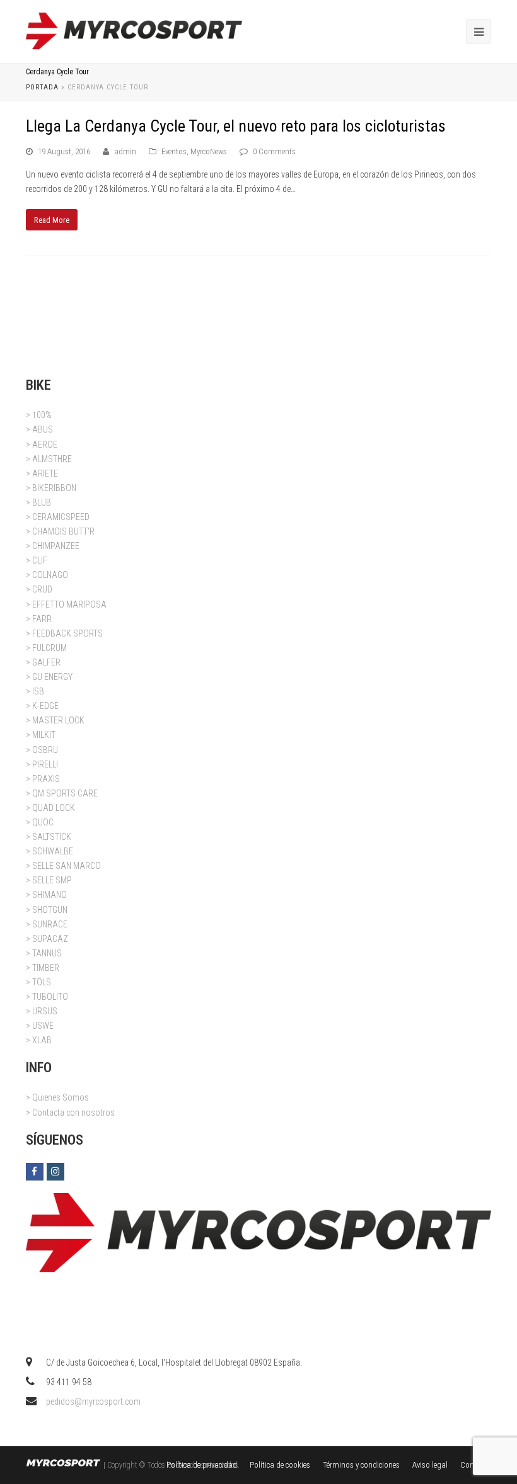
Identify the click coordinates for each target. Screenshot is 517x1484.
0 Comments (274, 151)
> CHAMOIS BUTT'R (60, 531)
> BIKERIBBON (51, 488)
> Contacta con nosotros (70, 1112)
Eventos (174, 151)
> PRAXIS (43, 779)
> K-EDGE (42, 706)
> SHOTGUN (46, 910)
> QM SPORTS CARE (62, 793)
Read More (51, 220)
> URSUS (41, 1011)
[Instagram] (55, 1172)
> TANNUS (44, 953)
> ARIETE (42, 473)
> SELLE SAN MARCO (63, 866)
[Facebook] (35, 1172)
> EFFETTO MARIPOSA (66, 604)
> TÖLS (38, 982)
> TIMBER (42, 968)
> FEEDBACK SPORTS (64, 633)
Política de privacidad (201, 1465)
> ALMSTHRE (49, 459)
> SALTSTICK (48, 837)
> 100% (39, 415)
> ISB (35, 691)
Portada (42, 87)
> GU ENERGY (49, 677)
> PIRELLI (42, 764)
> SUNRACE (46, 924)
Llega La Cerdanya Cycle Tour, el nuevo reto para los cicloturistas (236, 125)
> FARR (39, 619)
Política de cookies (280, 1465)
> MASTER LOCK (55, 720)
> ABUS (39, 429)
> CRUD (39, 589)
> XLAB (39, 1040)
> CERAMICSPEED (58, 517)
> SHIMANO (46, 895)
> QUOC (40, 822)
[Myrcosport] (134, 31)
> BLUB (38, 502)
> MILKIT (40, 735)
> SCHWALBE (49, 851)
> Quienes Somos (57, 1097)
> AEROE (41, 444)
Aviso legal (430, 1465)
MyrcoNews (208, 151)
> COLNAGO (47, 575)
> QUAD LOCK (50, 808)
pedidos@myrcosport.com (93, 1401)
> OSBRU (42, 750)
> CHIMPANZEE (52, 546)
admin (125, 151)
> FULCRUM (46, 648)
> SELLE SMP (49, 880)
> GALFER (43, 662)
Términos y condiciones (361, 1465)
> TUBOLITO (47, 997)
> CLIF (36, 560)
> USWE (40, 1026)
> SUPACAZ (47, 939)
